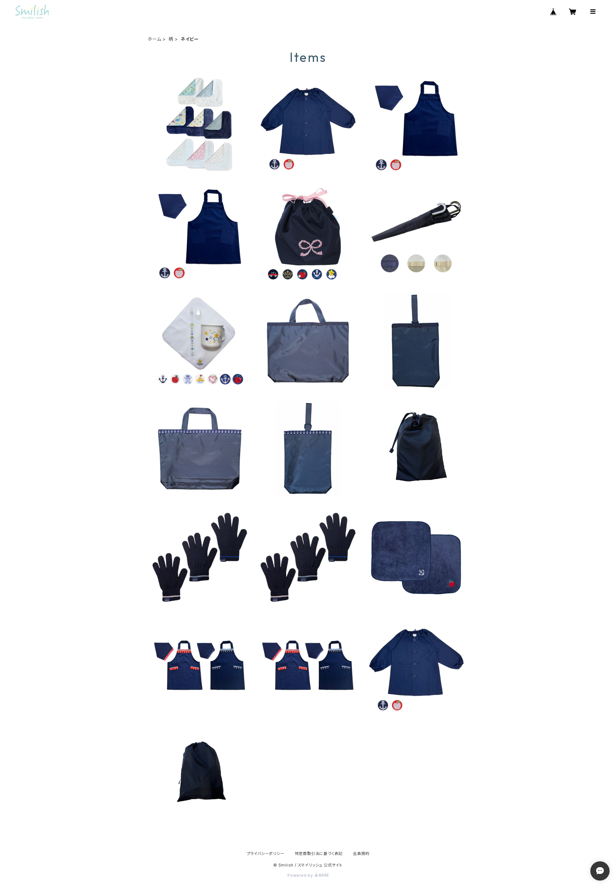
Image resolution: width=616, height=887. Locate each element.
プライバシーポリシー (266, 853)
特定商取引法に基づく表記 (319, 853)
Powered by (300, 875)
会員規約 (361, 853)
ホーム (154, 39)
